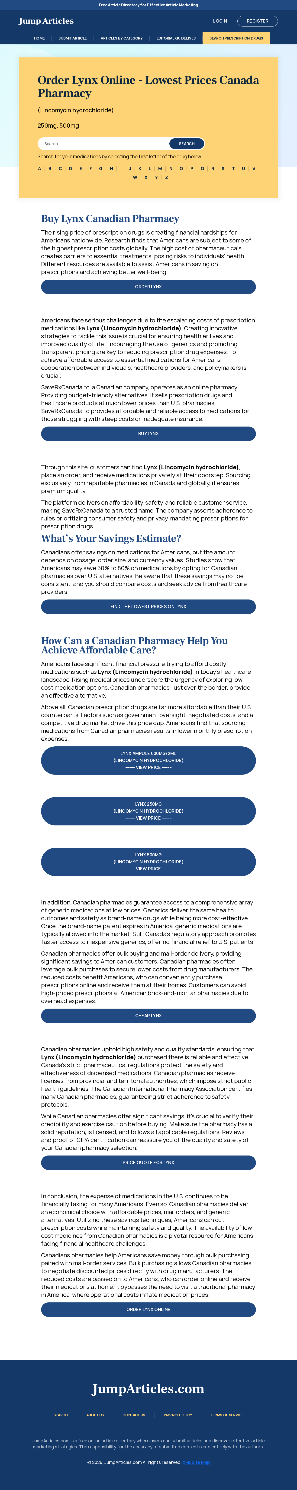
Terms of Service (227, 1415)
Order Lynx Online (148, 1309)
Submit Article (72, 38)
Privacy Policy (178, 1415)
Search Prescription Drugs (236, 38)
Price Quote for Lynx (148, 1163)
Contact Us (134, 1415)
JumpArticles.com (148, 1388)
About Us (95, 1415)
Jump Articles (46, 21)
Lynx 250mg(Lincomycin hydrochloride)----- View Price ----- (148, 811)
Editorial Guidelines (176, 38)
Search (187, 143)
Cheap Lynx (148, 1016)
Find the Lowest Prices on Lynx (148, 606)
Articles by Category (122, 38)
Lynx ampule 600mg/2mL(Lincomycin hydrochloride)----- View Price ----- (148, 760)
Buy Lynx (148, 434)
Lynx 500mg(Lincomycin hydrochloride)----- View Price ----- (148, 862)
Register (257, 21)
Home (39, 38)
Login (220, 21)
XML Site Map (196, 1462)
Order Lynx (148, 287)
